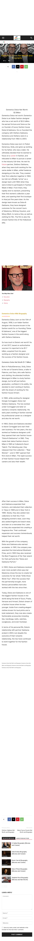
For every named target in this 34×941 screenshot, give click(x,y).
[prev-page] (3, 886)
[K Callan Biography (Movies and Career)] (6, 845)
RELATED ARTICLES (8, 838)
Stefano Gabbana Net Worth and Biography (8, 831)
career (13, 156)
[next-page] (6, 886)
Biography (7, 300)
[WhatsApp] (26, 66)
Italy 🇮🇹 (3, 42)
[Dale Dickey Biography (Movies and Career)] (6, 854)
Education (7, 297)
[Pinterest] (22, 66)
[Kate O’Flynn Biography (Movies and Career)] (6, 871)
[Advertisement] (17, 18)
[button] (3, 37)
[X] (18, 66)
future (4, 164)
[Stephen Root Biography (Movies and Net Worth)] (6, 880)
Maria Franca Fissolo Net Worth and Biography (24, 831)
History (6, 303)
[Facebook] (13, 66)
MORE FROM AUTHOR (22, 838)
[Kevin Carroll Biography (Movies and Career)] (6, 862)
